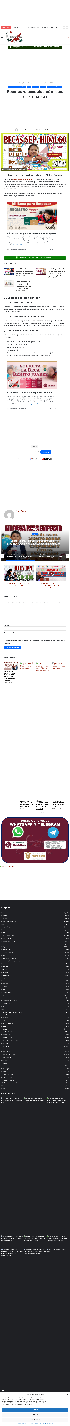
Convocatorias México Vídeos (11, 961)
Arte (3, 924)
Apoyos (17, 87)
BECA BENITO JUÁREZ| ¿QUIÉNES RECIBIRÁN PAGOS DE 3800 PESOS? (58, 803)
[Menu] (2, 37)
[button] (67, 1394)
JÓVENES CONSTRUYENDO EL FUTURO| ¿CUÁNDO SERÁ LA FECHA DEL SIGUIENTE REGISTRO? (42, 805)
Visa (3, 1088)
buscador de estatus (8, 952)
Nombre (7, 625)
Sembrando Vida (7, 1057)
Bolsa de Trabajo (7, 949)
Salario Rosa (6, 1051)
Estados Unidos (6, 992)
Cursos (4, 969)
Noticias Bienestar (7, 1023)
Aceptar (35, 1410)
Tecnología (5, 1069)
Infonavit (5, 998)
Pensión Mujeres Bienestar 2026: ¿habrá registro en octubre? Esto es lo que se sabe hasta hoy (39, 27)
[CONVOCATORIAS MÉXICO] (14, 37)
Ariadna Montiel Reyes (9, 921)
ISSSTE (4, 1006)
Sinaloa (4, 1063)
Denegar (35, 1415)
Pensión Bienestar (7, 1032)
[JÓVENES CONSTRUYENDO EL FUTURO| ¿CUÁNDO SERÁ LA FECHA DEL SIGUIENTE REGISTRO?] (43, 730)
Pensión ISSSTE (7, 1037)
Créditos (4, 964)
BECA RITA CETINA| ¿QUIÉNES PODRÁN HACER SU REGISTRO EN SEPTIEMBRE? (26, 803)
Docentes (5, 978)
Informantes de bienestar (9, 1000)
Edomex (4, 981)
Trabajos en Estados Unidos (10, 1083)
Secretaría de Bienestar (9, 1054)
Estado (4, 989)
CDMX (4, 955)
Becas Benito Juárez (8, 935)
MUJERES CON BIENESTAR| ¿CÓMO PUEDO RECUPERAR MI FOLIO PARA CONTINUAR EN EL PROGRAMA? (10, 676)
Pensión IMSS (6, 1034)
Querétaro (5, 1049)
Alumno (25, 83)
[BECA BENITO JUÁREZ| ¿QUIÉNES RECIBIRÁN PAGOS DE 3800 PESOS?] (59, 730)
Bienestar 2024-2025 (8, 941)
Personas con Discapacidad (10, 1040)
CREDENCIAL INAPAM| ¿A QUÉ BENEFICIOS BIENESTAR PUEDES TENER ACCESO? (35, 542)
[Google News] (31, 459)
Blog (29, 87)
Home (20, 83)
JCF (3, 1009)
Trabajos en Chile (7, 1077)
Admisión (5, 913)
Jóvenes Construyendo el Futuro (12, 1012)
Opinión (4, 1026)
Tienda (4, 1071)
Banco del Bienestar (8, 930)
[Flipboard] (47, 459)
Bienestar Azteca (7, 944)
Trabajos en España (8, 1080)
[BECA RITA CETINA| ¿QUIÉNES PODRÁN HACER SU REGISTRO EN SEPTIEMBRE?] (27, 730)
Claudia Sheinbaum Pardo (10, 958)
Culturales (5, 966)
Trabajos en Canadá (8, 1074)
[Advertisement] (35, 13)
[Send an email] (25, 130)
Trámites (58, 87)
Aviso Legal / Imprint (47, 1423)
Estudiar (43, 87)
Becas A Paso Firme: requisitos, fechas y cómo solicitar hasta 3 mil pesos (24, 271)
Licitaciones (5, 1015)
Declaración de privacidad (34, 1423)
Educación (35, 87)
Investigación (6, 1003)
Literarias (5, 1017)
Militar (4, 1020)
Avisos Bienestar (7, 927)
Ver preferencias (35, 1420)
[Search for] (68, 37)
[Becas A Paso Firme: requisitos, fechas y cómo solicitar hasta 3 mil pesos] (9, 271)
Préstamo (5, 1043)
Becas (23, 87)
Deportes (5, 972)
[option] (35, 542)
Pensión (4, 1029)
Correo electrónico (10, 633)
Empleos (4, 986)
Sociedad (5, 1066)
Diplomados (5, 975)
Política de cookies (22, 1423)
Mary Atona (22, 130)
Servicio (4, 1060)
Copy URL (46, 452)
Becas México (6, 938)
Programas (51, 87)
